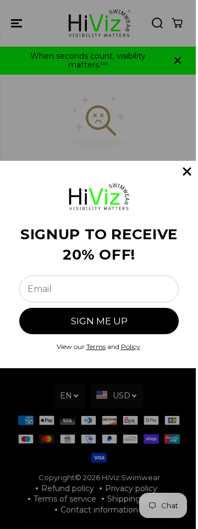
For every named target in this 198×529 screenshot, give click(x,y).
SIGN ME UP (99, 321)
